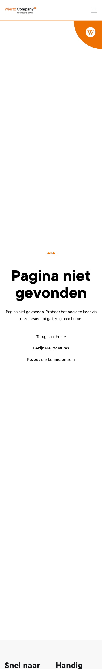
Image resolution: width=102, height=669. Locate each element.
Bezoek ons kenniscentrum (51, 359)
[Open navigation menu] (94, 10)
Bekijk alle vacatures (51, 348)
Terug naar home (51, 336)
